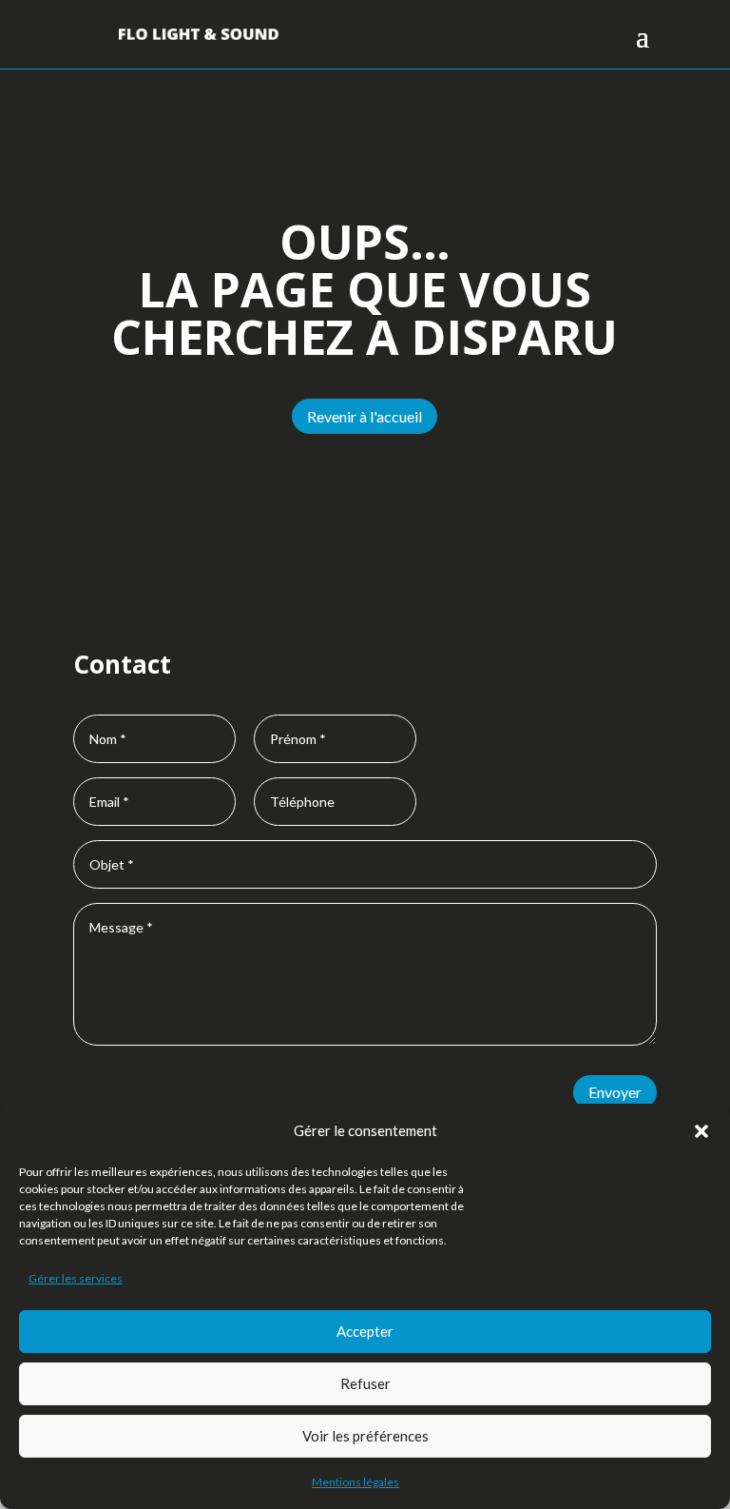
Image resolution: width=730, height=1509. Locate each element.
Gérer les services (76, 1278)
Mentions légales (355, 1482)
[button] (701, 1131)
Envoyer (615, 1092)
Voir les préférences (365, 1435)
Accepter (365, 1331)
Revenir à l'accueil (364, 416)
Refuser (365, 1383)
